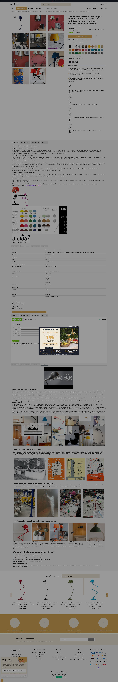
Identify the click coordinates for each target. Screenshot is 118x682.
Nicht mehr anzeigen (74, 326)
